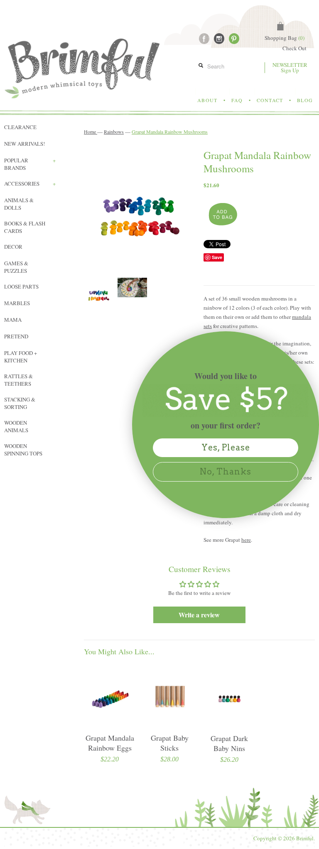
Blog (305, 100)
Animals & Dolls (19, 203)
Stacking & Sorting (19, 403)
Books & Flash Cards (24, 227)
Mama (13, 319)
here (246, 539)
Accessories (30, 183)
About (207, 100)
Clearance (20, 127)
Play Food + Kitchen (20, 356)
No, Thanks (225, 472)
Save (217, 257)
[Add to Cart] (222, 214)
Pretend (16, 336)
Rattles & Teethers (18, 379)
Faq (237, 100)
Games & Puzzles (16, 266)
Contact (270, 100)
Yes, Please (225, 448)
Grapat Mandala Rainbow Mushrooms (170, 131)
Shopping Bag (284, 38)
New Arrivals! (24, 143)
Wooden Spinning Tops (23, 449)
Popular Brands (30, 164)
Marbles (17, 303)
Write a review (199, 614)
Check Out (294, 48)
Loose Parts (21, 286)
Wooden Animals (16, 426)
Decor (13, 246)
